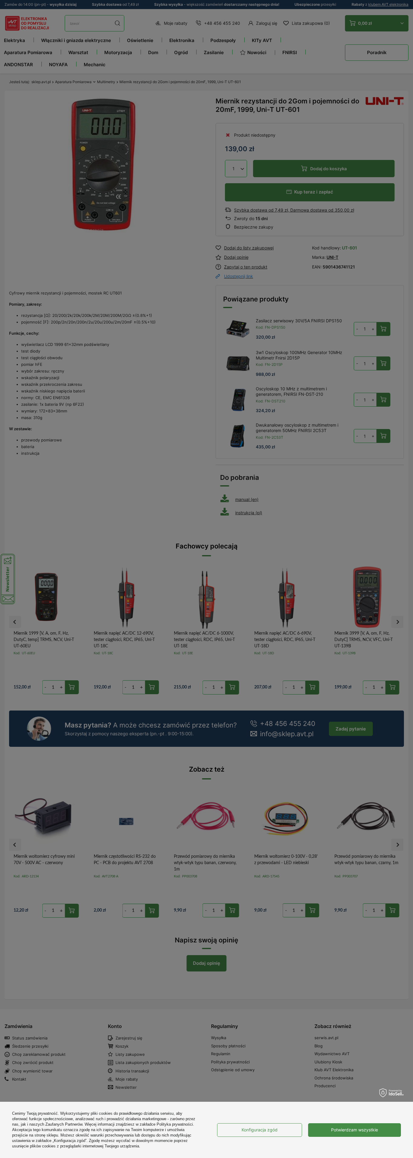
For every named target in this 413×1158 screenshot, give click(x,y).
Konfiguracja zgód (260, 1129)
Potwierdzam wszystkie (354, 1129)
